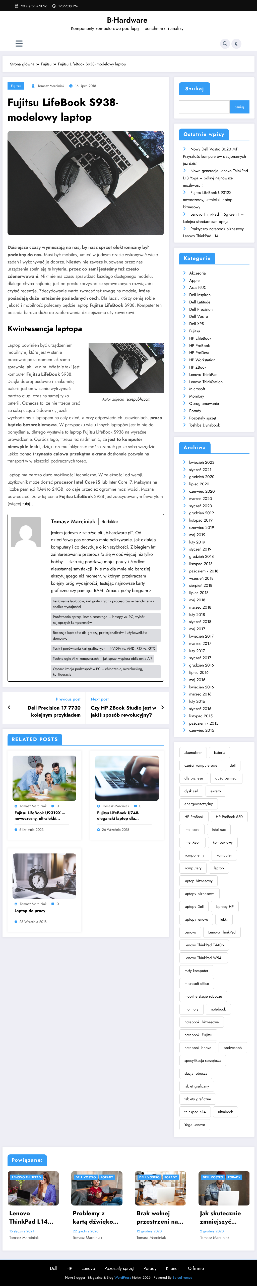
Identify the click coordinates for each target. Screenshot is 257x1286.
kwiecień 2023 (201, 462)
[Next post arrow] (162, 708)
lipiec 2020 (199, 484)
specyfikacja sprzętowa (202, 1060)
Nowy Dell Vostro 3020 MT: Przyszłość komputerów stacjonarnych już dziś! (214, 156)
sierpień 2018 (200, 585)
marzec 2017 (200, 643)
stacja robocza (195, 1073)
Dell (53, 1268)
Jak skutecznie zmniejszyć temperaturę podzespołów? (125, 1217)
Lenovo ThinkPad (203, 374)
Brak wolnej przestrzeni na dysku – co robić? (61, 1217)
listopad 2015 (201, 716)
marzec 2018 (200, 607)
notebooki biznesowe (201, 1022)
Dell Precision (201, 309)
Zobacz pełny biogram (127, 590)
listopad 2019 (201, 520)
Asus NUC (198, 287)
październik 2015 (203, 723)
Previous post (68, 699)
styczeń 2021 (200, 470)
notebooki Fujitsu (198, 1035)
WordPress (122, 1277)
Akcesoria (197, 273)
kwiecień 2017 (201, 636)
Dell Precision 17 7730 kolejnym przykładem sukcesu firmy (54, 712)
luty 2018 (197, 614)
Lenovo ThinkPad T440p (204, 945)
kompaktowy (223, 842)
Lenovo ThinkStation (206, 382)
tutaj (26, 503)
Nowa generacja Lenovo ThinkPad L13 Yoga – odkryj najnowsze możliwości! (215, 178)
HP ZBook (197, 367)
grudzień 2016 (201, 665)
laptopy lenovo (196, 919)
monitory (191, 1009)
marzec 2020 (200, 498)
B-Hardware (127, 20)
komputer (224, 855)
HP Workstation (202, 360)
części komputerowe (200, 765)
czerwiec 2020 (202, 491)
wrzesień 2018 (201, 578)
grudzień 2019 (201, 513)
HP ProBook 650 (229, 817)
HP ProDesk (199, 353)
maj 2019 (197, 535)
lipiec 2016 (199, 672)
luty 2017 (197, 651)
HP (69, 1268)
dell (232, 765)
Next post (100, 699)
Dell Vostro (198, 316)
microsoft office (196, 983)
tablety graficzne (197, 1099)
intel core (192, 829)
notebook (218, 1009)
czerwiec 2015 (201, 730)
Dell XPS (196, 324)
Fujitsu (16, 85)
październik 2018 (203, 571)
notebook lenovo (197, 1047)
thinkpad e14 (195, 1112)
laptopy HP (225, 906)
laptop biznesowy (198, 881)
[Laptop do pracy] (44, 876)
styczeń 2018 (200, 622)
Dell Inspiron (200, 295)
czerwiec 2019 (201, 527)
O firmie (196, 1268)
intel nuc (219, 829)
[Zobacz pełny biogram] (150, 590)
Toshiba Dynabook (204, 425)
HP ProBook (199, 345)
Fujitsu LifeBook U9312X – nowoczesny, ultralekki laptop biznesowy (40, 816)
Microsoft (197, 389)
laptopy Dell (194, 906)
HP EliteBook (200, 338)
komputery (193, 868)
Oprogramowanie (204, 403)
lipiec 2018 (199, 593)
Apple (194, 280)
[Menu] (19, 43)
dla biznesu (193, 778)
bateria (219, 752)
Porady (195, 411)
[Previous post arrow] (9, 708)
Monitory (196, 396)
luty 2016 (197, 701)
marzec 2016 (200, 694)
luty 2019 (197, 542)
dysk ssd (191, 791)
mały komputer (196, 970)
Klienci (172, 1268)
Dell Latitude (199, 302)
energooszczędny (198, 804)
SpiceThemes (182, 1277)
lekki (224, 919)
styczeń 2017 (200, 658)
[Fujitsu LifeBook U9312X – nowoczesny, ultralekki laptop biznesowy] (44, 778)
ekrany (216, 791)
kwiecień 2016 (201, 687)
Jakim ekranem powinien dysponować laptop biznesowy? (189, 1217)
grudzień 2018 (201, 556)
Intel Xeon (192, 842)
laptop (219, 868)
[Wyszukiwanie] (225, 44)
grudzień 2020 (202, 477)
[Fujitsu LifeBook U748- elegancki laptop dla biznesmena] (127, 778)
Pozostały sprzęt (202, 418)
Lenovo (190, 932)
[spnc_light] (236, 44)
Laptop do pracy (30, 911)
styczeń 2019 (200, 549)
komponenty (194, 855)
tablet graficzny (196, 1086)
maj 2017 (197, 629)
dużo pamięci (226, 778)
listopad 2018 (201, 564)
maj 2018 (197, 600)
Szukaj (194, 88)
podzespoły (233, 1047)
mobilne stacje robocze (203, 996)
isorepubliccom (137, 399)
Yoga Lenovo (194, 1124)
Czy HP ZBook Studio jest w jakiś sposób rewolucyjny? (123, 712)
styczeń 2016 (200, 709)
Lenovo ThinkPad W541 (203, 958)
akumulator (193, 752)
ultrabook (225, 1112)
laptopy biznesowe (199, 894)
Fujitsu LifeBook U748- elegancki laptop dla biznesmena (118, 816)
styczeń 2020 (200, 506)
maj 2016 (197, 680)
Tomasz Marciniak (51, 85)
